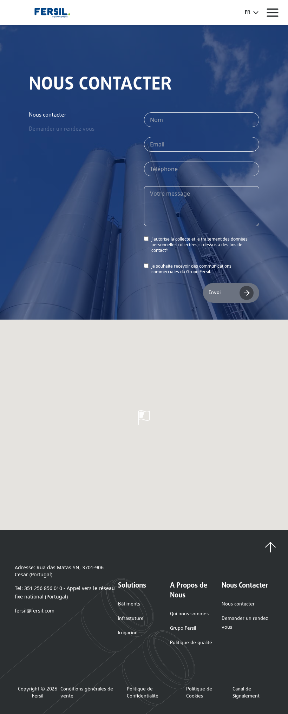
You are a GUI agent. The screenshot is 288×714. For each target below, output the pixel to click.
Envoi (215, 292)
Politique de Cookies (199, 693)
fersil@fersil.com (34, 610)
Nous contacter (238, 604)
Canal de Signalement (246, 693)
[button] (144, 417)
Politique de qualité (191, 643)
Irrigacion (128, 633)
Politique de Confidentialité (142, 693)
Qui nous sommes (189, 614)
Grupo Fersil (183, 628)
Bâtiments (129, 604)
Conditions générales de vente (86, 693)
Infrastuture (131, 618)
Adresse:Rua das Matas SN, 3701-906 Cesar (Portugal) (59, 571)
